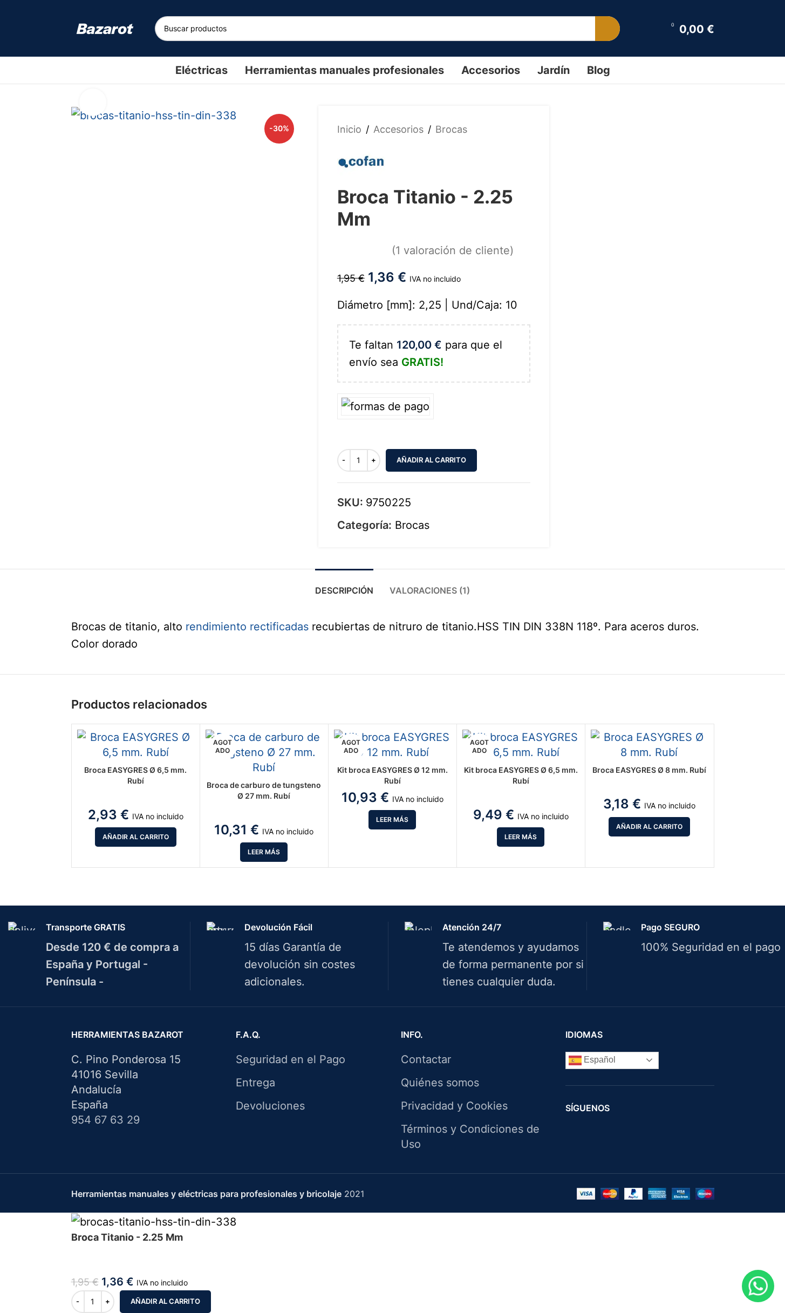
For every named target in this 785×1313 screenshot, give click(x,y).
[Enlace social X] (632, 1133)
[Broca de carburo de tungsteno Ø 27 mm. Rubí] (264, 752)
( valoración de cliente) (453, 250)
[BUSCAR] (607, 28)
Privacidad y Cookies (454, 1105)
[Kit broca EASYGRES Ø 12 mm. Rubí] (392, 745)
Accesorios (398, 129)
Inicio (349, 129)
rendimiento (216, 626)
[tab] (344, 585)
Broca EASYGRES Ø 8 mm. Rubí (649, 769)
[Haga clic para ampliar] (92, 102)
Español (599, 1059)
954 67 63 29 (105, 1119)
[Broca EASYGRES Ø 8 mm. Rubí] (649, 745)
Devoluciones (270, 1105)
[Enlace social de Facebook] (619, 1133)
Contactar (426, 1059)
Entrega (255, 1082)
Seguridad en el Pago (290, 1059)
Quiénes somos (440, 1082)
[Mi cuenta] (648, 28)
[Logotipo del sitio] (105, 28)
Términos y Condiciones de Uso (470, 1136)
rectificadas (279, 626)
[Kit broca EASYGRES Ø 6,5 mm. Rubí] (520, 745)
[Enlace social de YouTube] (660, 1133)
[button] (135, 837)
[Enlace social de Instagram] (646, 1133)
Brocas (451, 129)
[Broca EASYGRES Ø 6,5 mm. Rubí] (135, 745)
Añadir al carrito (431, 459)
